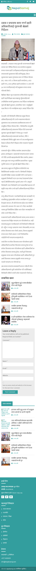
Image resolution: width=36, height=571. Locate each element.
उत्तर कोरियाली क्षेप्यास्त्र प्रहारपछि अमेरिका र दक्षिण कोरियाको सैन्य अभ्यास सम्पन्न (21, 423)
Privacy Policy (30, 569)
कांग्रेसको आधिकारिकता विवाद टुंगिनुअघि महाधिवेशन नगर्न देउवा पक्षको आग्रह (21, 297)
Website (5, 375)
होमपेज (5, 531)
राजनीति (3, 36)
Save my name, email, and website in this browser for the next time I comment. (17, 386)
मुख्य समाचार (26, 34)
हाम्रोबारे (5, 535)
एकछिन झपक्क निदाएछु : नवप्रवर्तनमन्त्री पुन (19, 307)
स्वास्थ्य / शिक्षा (7, 516)
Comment (6, 340)
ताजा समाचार (7, 509)
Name (5, 361)
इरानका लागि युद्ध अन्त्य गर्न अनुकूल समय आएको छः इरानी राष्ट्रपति (22, 411)
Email (5, 368)
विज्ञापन (5, 539)
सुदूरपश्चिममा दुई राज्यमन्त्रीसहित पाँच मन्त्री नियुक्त (21, 284)
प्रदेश (4, 520)
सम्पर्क (5, 543)
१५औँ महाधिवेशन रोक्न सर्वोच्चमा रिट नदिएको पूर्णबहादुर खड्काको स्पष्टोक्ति (23, 319)
